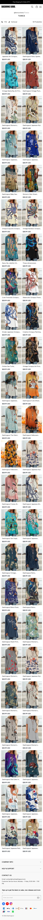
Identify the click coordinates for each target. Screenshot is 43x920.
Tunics (27, 13)
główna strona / (19, 13)
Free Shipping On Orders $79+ (21, 2)
